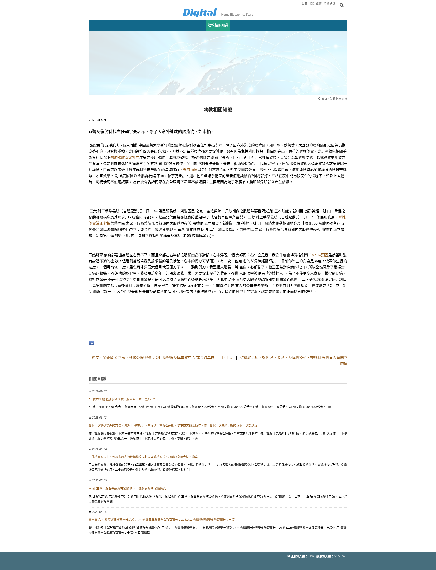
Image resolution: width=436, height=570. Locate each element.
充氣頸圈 (190, 169)
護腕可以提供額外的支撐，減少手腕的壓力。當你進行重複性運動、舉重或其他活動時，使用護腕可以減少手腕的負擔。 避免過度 (173, 425)
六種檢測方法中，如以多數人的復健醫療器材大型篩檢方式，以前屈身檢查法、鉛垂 (143, 457)
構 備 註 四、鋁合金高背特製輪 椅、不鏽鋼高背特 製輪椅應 (127, 488)
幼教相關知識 (338, 99)
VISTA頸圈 (320, 255)
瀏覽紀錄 (329, 4)
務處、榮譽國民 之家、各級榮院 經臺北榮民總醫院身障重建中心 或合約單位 (153, 357)
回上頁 (227, 357)
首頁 (324, 99)
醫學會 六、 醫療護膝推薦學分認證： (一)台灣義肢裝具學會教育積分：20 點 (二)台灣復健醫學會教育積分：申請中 (163, 520)
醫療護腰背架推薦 (124, 157)
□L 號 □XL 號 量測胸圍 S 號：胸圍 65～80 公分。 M (122, 399)
